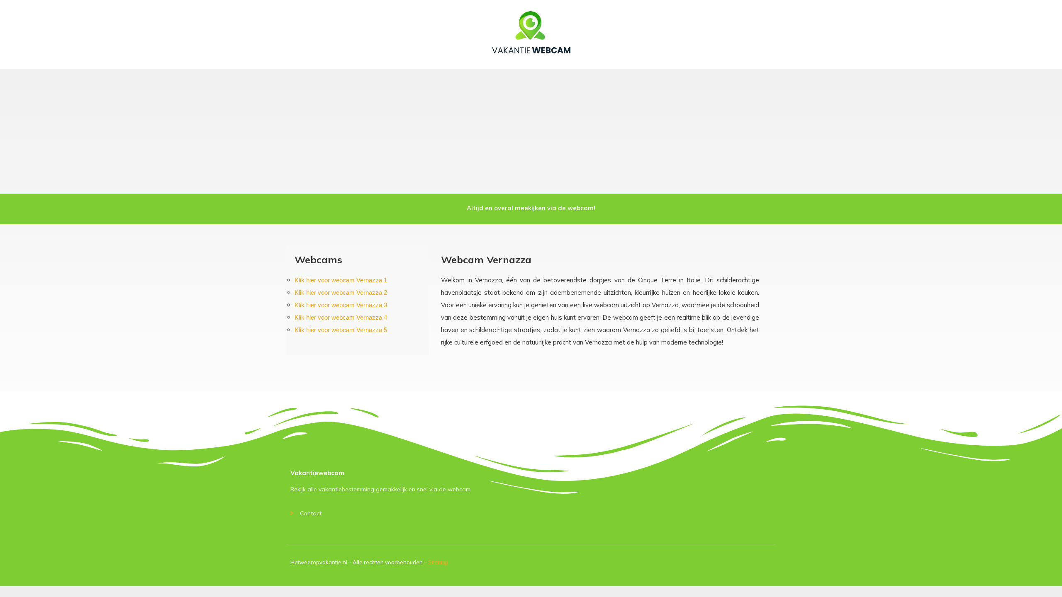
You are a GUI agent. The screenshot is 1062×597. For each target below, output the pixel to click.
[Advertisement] (531, 131)
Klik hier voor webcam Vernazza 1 (341, 280)
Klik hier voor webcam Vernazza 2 (341, 292)
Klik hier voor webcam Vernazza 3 (341, 304)
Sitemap (438, 562)
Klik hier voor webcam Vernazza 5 (341, 329)
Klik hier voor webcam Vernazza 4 (341, 317)
